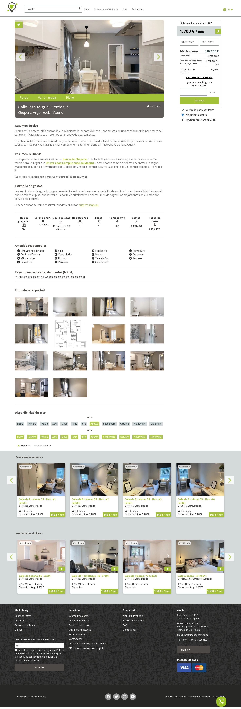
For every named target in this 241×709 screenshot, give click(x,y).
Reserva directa (77, 634)
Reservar (199, 100)
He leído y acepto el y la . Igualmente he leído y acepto (39, 655)
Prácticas (19, 620)
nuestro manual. (89, 205)
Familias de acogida (133, 620)
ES (229, 9)
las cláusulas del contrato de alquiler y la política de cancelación (36, 658)
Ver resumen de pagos (199, 77)
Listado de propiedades (106, 9)
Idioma (185, 649)
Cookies (169, 696)
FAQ (125, 625)
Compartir (155, 106)
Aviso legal (218, 696)
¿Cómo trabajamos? (79, 615)
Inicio (87, 9)
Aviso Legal (45, 650)
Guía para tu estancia (80, 629)
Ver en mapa (47, 97)
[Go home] (12, 7)
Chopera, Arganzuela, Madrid (40, 112)
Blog (125, 9)
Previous (20, 57)
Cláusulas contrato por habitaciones (88, 643)
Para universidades (25, 625)
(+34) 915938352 (198, 639)
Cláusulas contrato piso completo (87, 648)
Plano (70, 97)
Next (158, 57)
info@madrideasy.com (196, 634)
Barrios (18, 629)
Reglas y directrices (79, 620)
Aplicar (212, 92)
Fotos (24, 97)
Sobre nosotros (23, 615)
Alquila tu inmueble (133, 615)
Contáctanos (138, 9)
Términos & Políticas (199, 696)
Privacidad (180, 696)
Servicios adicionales (80, 625)
